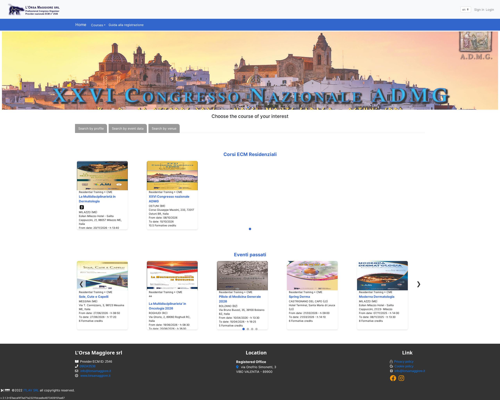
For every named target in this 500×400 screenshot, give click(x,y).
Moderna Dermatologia (376, 297)
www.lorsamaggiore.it (95, 375)
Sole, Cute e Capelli (93, 297)
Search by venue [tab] (164, 128)
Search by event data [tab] (128, 128)
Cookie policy (404, 366)
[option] (250, 70)
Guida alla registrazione (126, 25)
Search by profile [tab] (91, 128)
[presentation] (91, 128)
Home (80, 24)
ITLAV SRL (31, 390)
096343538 (88, 366)
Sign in (479, 10)
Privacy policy (403, 361)
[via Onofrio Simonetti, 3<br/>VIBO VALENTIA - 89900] (237, 367)
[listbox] (250, 70)
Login (490, 10)
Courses (97, 25)
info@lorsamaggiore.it (95, 371)
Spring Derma (299, 297)
